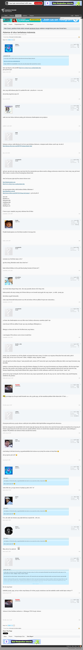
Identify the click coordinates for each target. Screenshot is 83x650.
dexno (16, 496)
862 (78, 221)
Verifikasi (25, 15)
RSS (80, 646)
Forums (18, 15)
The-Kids (4, 405)
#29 (79, 337)
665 (78, 498)
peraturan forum (34, 28)
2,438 (78, 107)
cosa (16, 439)
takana (16, 44)
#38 (79, 619)
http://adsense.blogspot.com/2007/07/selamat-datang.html (17, 146)
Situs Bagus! (11, 34)
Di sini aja (77, 224)
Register (77, 15)
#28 (79, 302)
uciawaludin (18, 159)
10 (78, 161)
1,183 (78, 278)
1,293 (78, 386)
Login (72, 15)
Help (73, 646)
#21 (79, 72)
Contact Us (69, 646)
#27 (79, 270)
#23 (79, 125)
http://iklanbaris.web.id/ (9, 191)
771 (78, 528)
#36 (79, 551)
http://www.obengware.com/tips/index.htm (12, 61)
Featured (12, 15)
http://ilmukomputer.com (9, 182)
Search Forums (6, 17)
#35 (79, 520)
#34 (79, 490)
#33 (79, 459)
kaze (16, 78)
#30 (79, 378)
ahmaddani (18, 277)
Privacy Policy (78, 648)
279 (78, 413)
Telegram (32, 15)
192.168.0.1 (76, 415)
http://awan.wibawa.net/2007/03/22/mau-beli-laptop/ (16, 193)
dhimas (19, 34)
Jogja (78, 109)
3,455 (78, 559)
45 (78, 345)
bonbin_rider (18, 344)
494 (78, 45)
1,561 (78, 441)
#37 (79, 592)
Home (6, 15)
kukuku (17, 558)
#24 (79, 152)
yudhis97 (17, 105)
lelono (16, 526)
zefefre (17, 411)
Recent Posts (23, 17)
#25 (79, 213)
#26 (79, 240)
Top (78, 646)
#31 (79, 405)
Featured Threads (15, 17)
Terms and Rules (71, 648)
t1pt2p (16, 220)
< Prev (9, 39)
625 (78, 80)
